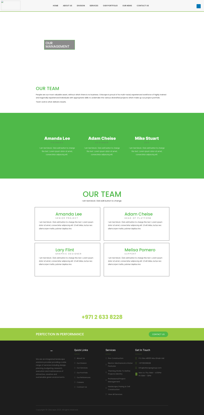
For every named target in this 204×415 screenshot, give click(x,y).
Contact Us (143, 5)
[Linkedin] (199, 6)
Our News (127, 5)
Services (94, 5)
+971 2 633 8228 (102, 317)
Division (81, 5)
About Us (67, 5)
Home (55, 5)
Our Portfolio (110, 5)
